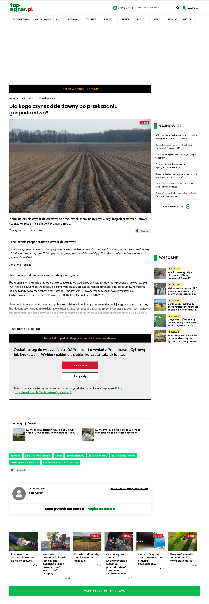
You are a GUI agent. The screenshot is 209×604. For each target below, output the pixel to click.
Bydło (140, 19)
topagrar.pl (15, 98)
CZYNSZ (59, 455)
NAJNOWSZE (170, 125)
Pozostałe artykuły (173, 206)
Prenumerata (21, 19)
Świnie (156, 19)
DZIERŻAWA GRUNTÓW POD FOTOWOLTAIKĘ (60, 462)
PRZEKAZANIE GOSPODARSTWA (38, 455)
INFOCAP (172, 19)
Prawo (108, 19)
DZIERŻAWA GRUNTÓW (98, 455)
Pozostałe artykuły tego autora (129, 488)
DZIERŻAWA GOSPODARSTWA (123, 455)
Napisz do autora (101, 509)
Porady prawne (47, 98)
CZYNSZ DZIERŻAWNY (75, 455)
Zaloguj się (80, 376)
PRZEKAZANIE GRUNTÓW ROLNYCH (24, 462)
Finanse (124, 19)
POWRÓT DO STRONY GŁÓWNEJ (105, 591)
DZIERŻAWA (15, 455)
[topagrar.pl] (21, 7)
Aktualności (43, 19)
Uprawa (73, 19)
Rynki (59, 19)
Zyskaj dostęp (80, 365)
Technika (91, 19)
